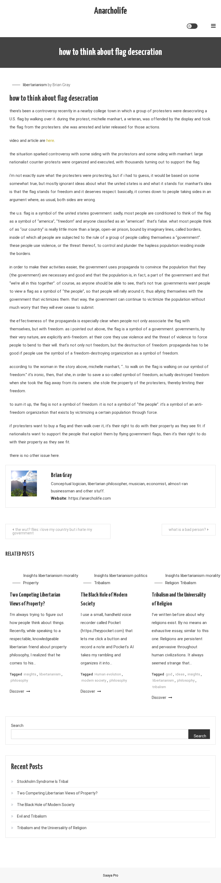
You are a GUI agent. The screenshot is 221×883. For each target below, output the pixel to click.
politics (140, 575)
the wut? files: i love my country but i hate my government (52, 531)
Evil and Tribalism (32, 816)
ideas (179, 674)
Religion (172, 582)
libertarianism (35, 84)
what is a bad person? (187, 529)
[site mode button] (192, 26)
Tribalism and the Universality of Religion (52, 828)
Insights (30, 575)
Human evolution (108, 674)
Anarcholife (110, 11)
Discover (17, 691)
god (169, 674)
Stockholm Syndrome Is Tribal (42, 781)
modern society (93, 680)
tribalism (159, 687)
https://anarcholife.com (89, 498)
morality (71, 575)
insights (30, 674)
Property (31, 582)
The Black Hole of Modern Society (46, 805)
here (50, 140)
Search (17, 725)
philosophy (19, 680)
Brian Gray (61, 85)
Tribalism (102, 582)
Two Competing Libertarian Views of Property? (57, 793)
